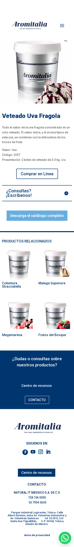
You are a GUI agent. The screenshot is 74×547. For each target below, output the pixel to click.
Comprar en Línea (37, 173)
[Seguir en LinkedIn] (48, 451)
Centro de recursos (36, 385)
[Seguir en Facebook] (25, 452)
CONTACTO (37, 400)
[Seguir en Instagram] (40, 451)
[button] (65, 538)
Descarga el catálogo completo (37, 215)
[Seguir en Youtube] (33, 451)
